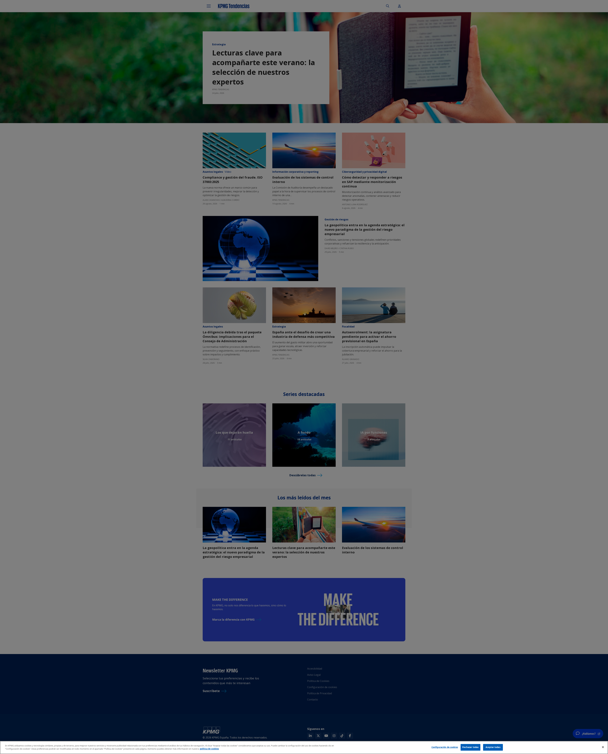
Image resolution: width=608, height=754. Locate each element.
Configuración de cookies (444, 747)
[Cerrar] (602, 747)
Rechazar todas (470, 747)
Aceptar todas (493, 747)
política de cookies (209, 748)
